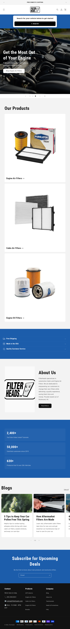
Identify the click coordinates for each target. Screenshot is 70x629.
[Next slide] (40, 96)
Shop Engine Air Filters (14, 71)
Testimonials (50, 601)
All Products (29, 593)
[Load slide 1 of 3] (30, 96)
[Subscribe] (49, 575)
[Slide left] (31, 540)
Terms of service (38, 624)
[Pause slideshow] (44, 96)
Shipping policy (49, 624)
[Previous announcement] (4, 2)
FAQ (47, 609)
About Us (49, 597)
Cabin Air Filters (13, 248)
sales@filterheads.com (15, 601)
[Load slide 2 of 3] (32, 96)
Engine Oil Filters (14, 318)
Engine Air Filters (14, 178)
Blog (47, 593)
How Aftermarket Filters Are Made (45, 518)
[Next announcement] (66, 2)
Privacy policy (29, 624)
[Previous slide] (26, 96)
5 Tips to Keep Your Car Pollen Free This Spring (16, 518)
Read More (45, 406)
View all (66, 489)
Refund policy (20, 624)
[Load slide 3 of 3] (35, 96)
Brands (27, 609)
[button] (4, 10)
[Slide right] (39, 540)
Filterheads (12, 624)
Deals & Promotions (52, 605)
